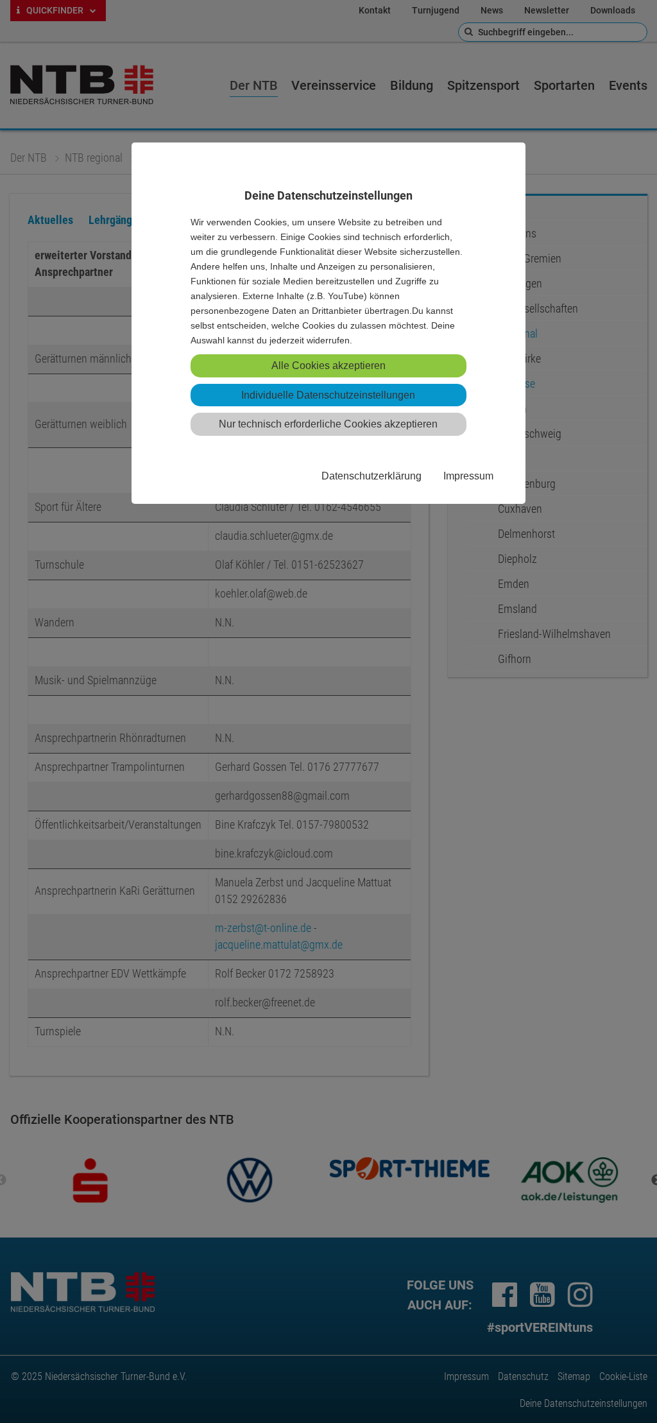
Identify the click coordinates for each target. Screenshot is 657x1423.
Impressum (468, 475)
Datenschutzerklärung (371, 475)
